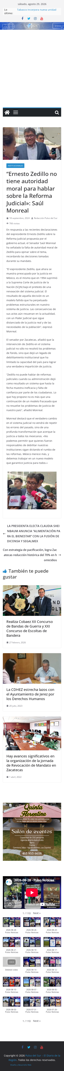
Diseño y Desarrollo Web (20, 1065)
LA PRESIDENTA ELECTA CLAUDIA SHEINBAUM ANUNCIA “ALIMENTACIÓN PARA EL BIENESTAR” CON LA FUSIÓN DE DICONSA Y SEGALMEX (33, 533)
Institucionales (15, 165)
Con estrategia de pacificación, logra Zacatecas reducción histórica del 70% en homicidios (30, 555)
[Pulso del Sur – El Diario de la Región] (32, 25)
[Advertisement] (32, 63)
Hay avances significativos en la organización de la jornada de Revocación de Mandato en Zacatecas (31, 763)
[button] (36, 913)
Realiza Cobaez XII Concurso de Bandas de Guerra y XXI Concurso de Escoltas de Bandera (29, 628)
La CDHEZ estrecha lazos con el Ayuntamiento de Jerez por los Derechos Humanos (30, 694)
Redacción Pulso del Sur (45, 218)
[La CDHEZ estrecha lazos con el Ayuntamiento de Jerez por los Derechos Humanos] (32, 656)
